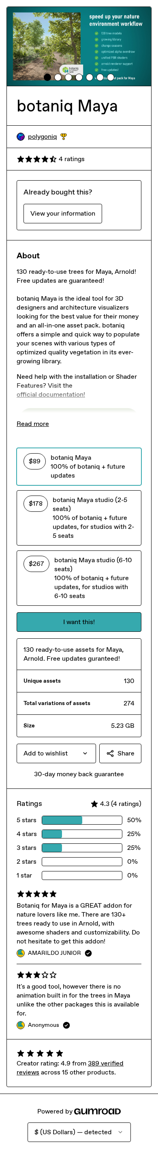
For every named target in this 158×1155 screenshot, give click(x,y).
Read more (33, 424)
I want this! (79, 622)
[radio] (79, 466)
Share (126, 753)
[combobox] (56, 753)
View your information (62, 213)
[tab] (47, 77)
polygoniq (47, 137)
